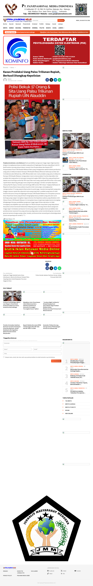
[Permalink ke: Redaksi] (5, 79)
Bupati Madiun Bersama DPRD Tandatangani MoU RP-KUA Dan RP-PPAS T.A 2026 (32, 326)
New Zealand (69, 413)
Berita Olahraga (70, 404)
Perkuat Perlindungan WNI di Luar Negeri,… (73, 153)
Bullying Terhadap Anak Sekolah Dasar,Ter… (77, 376)
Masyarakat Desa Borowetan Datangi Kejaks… (79, 370)
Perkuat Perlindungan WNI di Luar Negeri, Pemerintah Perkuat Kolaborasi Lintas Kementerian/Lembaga (11, 304)
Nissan (67, 410)
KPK (78, 157)
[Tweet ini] (51, 80)
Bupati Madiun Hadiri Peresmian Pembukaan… (79, 227)
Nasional (72, 150)
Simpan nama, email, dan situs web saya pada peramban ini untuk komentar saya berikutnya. (30, 357)
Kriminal (81, 157)
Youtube (79, 571)
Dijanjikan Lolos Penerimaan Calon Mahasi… (78, 161)
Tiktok (50, 573)
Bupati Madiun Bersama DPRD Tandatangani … (78, 212)
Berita (64, 150)
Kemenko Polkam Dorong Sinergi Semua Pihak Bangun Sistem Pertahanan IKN (51, 326)
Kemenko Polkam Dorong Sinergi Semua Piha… (79, 220)
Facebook (51, 571)
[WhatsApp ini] (59, 80)
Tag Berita (68, 401)
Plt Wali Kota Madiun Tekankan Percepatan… (77, 392)
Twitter (64, 571)
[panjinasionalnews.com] (17, 20)
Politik (65, 151)
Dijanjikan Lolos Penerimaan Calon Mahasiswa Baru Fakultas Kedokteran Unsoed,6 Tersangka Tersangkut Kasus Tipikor (54, 32)
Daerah (78, 166)
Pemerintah (79, 150)
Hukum (68, 150)
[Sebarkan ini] (47, 80)
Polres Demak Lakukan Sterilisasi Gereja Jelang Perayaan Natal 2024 (48, 275)
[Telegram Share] (55, 80)
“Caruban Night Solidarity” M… (79, 169)
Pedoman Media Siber (23, 575)
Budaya (74, 166)
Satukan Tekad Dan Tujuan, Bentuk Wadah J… (79, 383)
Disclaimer (34, 571)
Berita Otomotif (70, 407)
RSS (64, 573)
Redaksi (5, 571)
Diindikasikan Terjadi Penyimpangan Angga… (77, 361)
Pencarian (61, 20)
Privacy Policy (7, 575)
